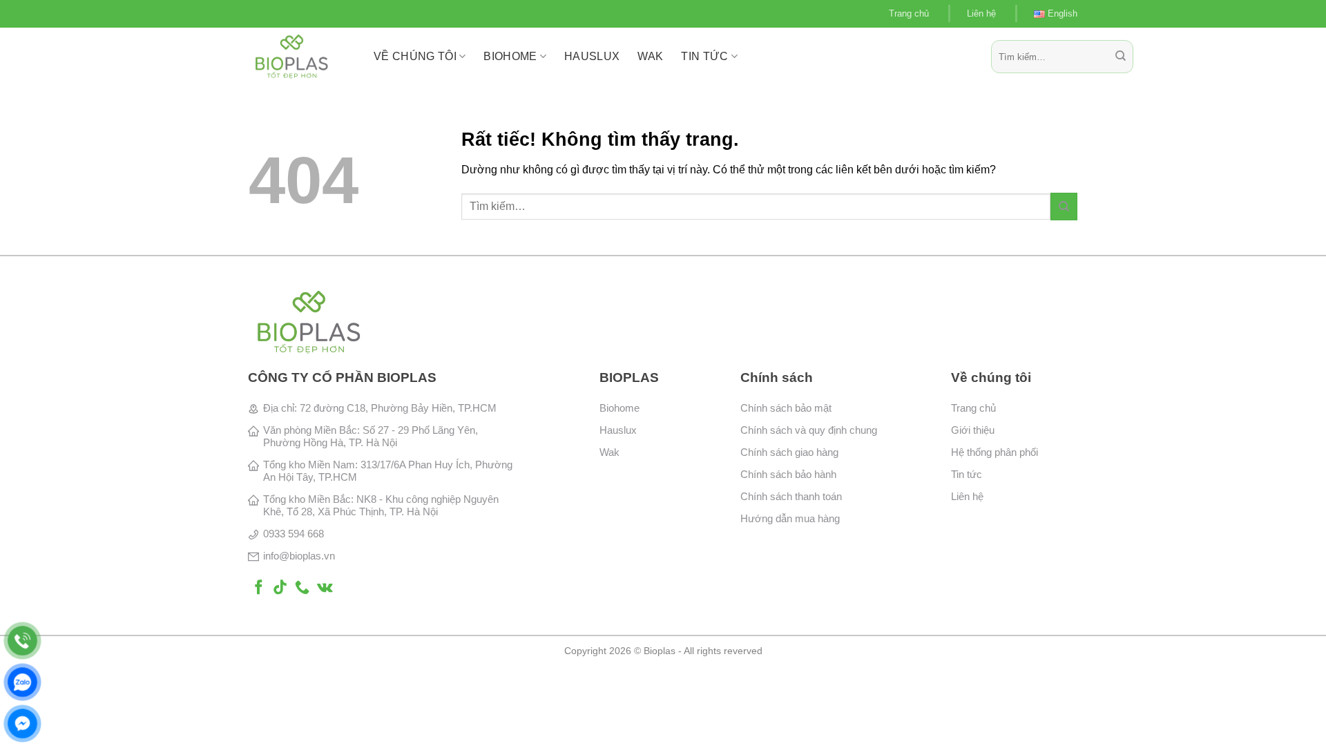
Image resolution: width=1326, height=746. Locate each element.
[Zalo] (22, 682)
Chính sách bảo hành (788, 474)
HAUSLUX (591, 56)
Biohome (619, 408)
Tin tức (704, 56)
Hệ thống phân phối (994, 452)
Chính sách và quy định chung (808, 430)
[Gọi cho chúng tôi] (302, 588)
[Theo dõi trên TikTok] (280, 588)
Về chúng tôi (415, 56)
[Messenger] (22, 723)
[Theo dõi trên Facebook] (258, 588)
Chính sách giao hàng (789, 452)
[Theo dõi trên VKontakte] (325, 588)
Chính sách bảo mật (786, 408)
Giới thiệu (973, 430)
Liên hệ (981, 13)
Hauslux (618, 430)
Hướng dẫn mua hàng (790, 518)
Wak (609, 452)
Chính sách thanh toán (791, 496)
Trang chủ (909, 13)
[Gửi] (1120, 56)
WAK (650, 56)
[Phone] (22, 640)
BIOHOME (510, 56)
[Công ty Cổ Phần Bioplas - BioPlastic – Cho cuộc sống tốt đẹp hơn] (301, 57)
